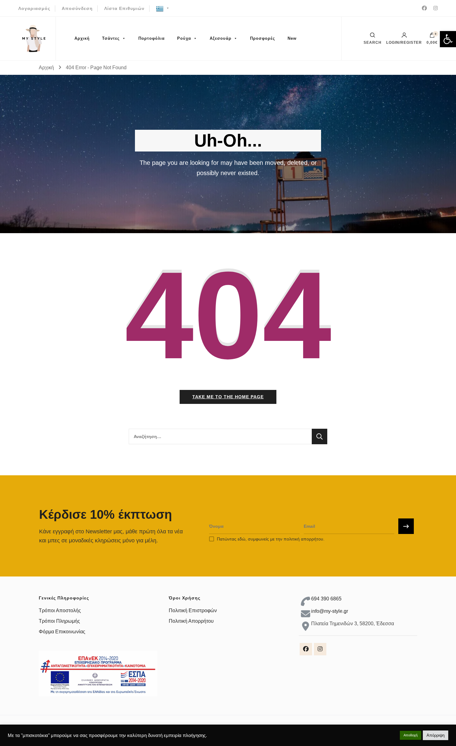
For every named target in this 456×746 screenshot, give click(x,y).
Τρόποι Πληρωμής (59, 621)
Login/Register (404, 42)
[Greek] (163, 8)
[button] (448, 39)
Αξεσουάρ (220, 38)
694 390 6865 (326, 598)
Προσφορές (262, 38)
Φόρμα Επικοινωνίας (62, 631)
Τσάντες (111, 38)
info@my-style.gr (329, 611)
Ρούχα (184, 38)
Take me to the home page (228, 396)
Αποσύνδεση (77, 8)
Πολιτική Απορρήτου (191, 621)
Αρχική (82, 38)
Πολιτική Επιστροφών (193, 610)
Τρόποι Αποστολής (60, 610)
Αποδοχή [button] (411, 735)
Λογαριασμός (34, 8)
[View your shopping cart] (432, 37)
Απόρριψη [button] (436, 735)
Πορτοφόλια (151, 38)
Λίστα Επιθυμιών (124, 8)
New (292, 38)
